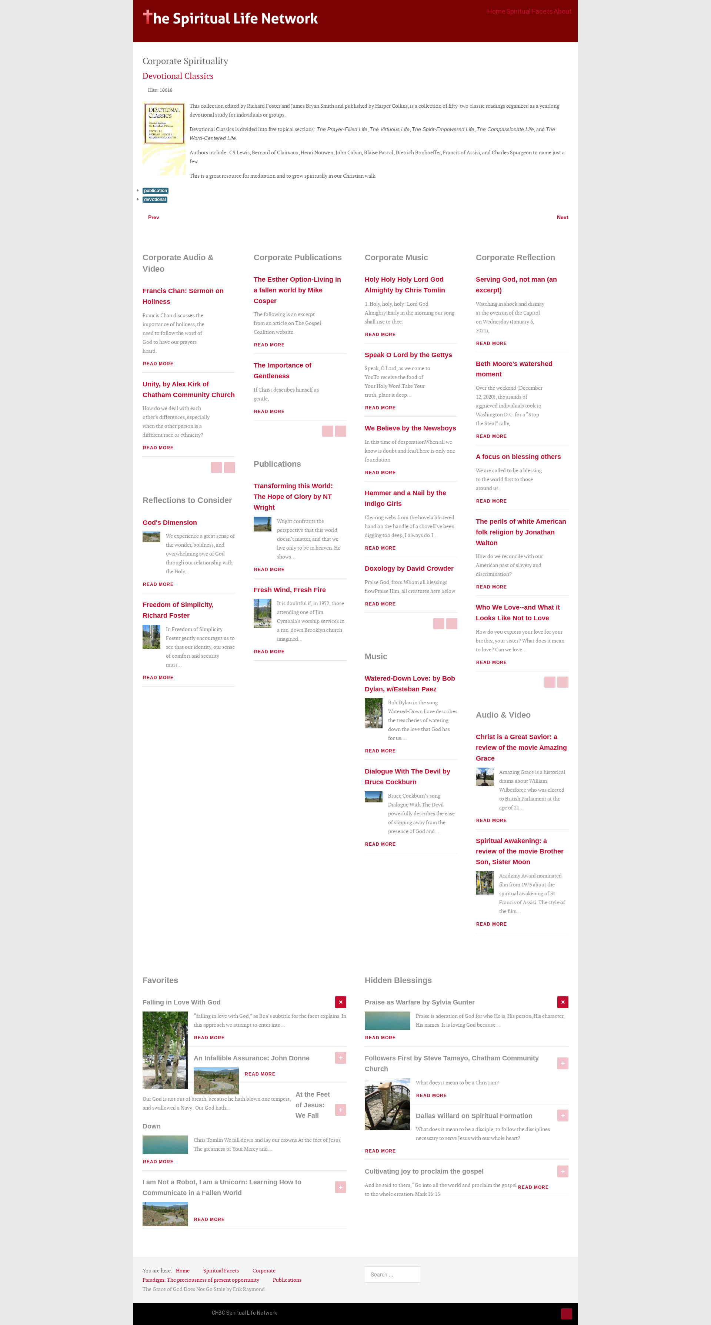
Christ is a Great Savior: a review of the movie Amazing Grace (521, 747)
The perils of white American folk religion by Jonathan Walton (521, 532)
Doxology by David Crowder (409, 568)
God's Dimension (170, 522)
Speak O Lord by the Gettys (408, 355)
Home (496, 11)
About (563, 11)
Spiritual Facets (529, 11)
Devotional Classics (178, 76)
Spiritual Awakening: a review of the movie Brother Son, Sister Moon (520, 851)
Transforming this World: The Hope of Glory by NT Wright (293, 496)
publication (155, 190)
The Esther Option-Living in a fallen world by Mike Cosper (297, 290)
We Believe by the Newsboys (410, 428)
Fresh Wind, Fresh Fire (290, 590)
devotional (155, 199)
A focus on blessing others (518, 456)
